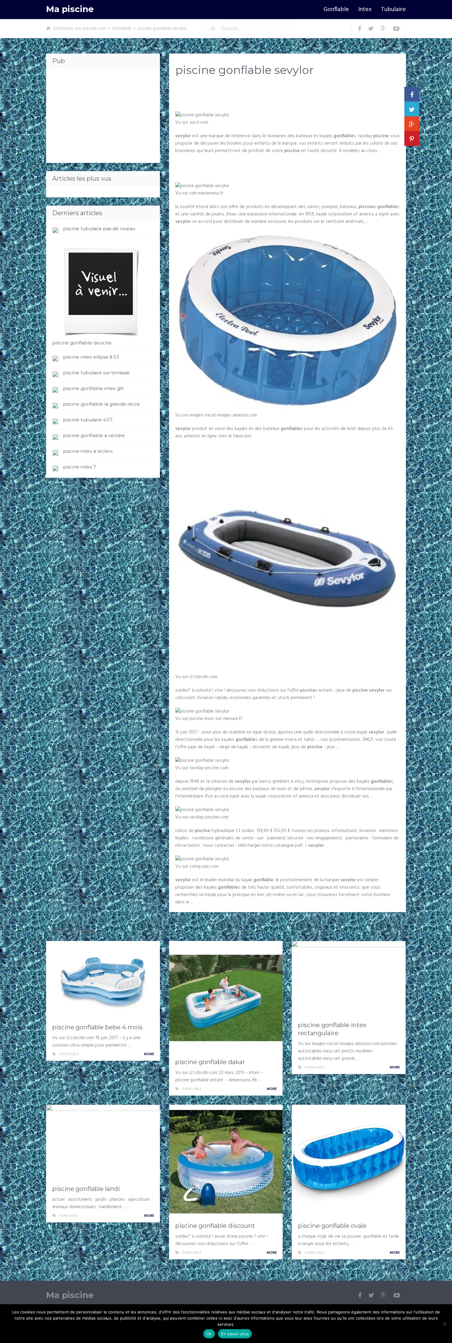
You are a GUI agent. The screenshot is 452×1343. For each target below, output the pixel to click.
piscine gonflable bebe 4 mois (97, 1027)
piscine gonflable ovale (332, 1225)
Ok (209, 1333)
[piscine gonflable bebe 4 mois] (103, 980)
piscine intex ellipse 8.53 (91, 357)
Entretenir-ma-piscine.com (79, 28)
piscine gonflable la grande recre (101, 404)
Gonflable (336, 9)
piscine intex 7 (79, 467)
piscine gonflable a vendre (94, 435)
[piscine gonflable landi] (103, 1143)
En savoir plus (235, 1333)
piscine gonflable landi (86, 1188)
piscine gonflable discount (215, 1225)
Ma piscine (70, 9)
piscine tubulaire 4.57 (88, 420)
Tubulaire (393, 9)
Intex (365, 9)
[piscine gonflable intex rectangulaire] (349, 979)
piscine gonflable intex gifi (93, 388)
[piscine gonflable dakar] (226, 998)
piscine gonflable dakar (210, 1062)
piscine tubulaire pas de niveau (99, 228)
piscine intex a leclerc (88, 451)
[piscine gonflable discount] (226, 1162)
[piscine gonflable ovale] (349, 1162)
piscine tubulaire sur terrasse (96, 373)
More (149, 1054)
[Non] (444, 1324)
